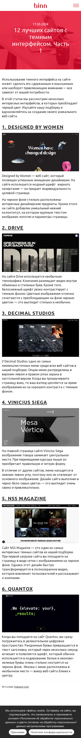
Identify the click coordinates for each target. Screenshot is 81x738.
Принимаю (18, 732)
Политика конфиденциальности (51, 732)
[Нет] (76, 722)
